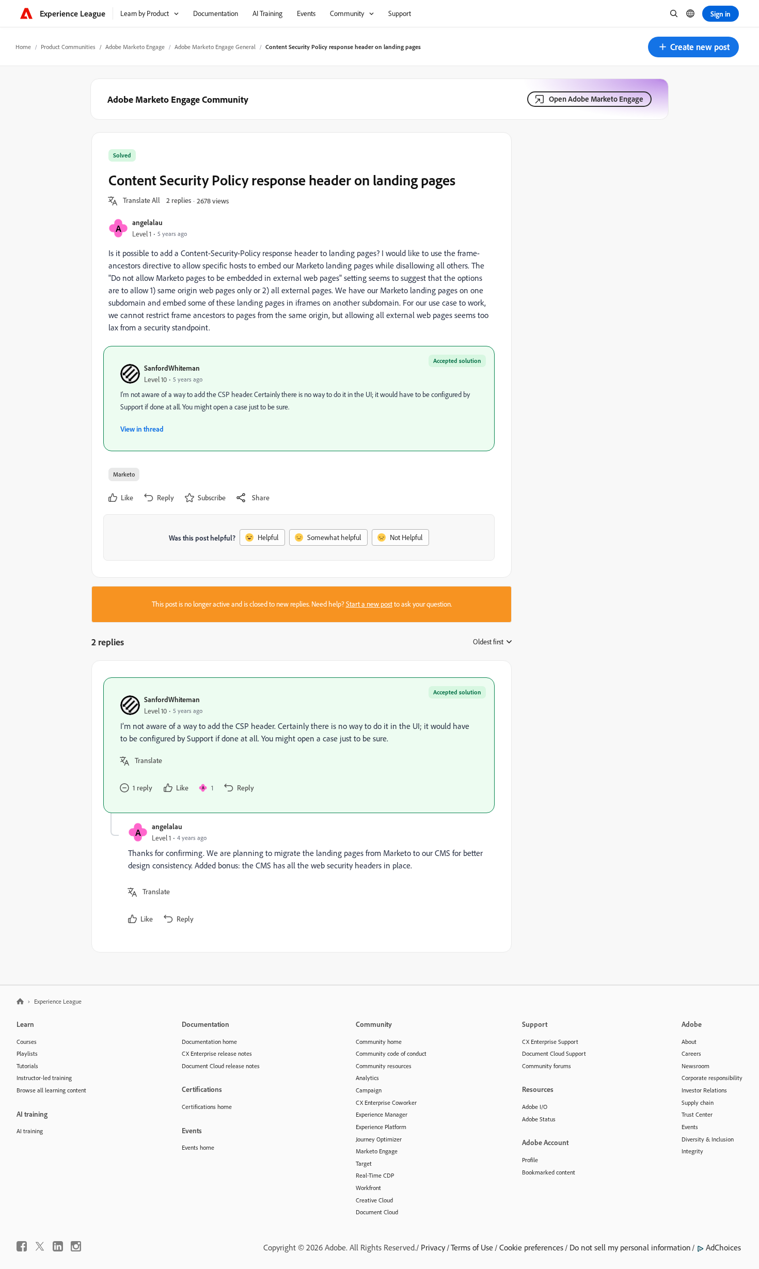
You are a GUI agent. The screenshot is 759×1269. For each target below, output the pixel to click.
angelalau (147, 222)
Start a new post (369, 604)
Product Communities (68, 47)
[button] (693, 47)
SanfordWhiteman (172, 367)
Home (23, 47)
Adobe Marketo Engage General (215, 47)
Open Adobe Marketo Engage (596, 99)
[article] (299, 745)
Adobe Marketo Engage (135, 47)
